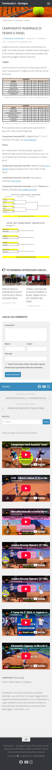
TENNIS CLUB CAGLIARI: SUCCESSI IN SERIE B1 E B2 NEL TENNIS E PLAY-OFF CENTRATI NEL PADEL (36, 295)
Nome (8, 344)
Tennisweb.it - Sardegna (15, 3)
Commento (10, 325)
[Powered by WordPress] (18, 756)
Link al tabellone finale (27, 189)
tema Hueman (39, 756)
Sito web (8, 353)
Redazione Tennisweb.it (14, 39)
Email (30, 344)
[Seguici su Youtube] (43, 386)
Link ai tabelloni (29, 140)
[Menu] (48, 3)
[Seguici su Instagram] (48, 386)
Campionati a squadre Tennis (16, 20)
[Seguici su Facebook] (39, 386)
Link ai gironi (15, 181)
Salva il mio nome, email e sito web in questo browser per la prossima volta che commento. (25, 366)
